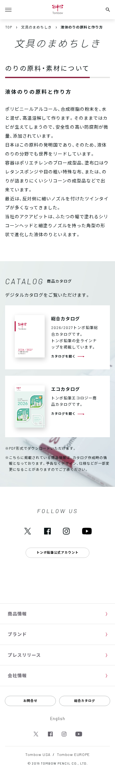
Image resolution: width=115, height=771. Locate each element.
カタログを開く (63, 356)
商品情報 (17, 613)
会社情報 (17, 675)
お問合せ (30, 700)
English (57, 718)
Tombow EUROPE (73, 754)
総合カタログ (84, 700)
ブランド (17, 634)
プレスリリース (24, 655)
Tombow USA (37, 754)
